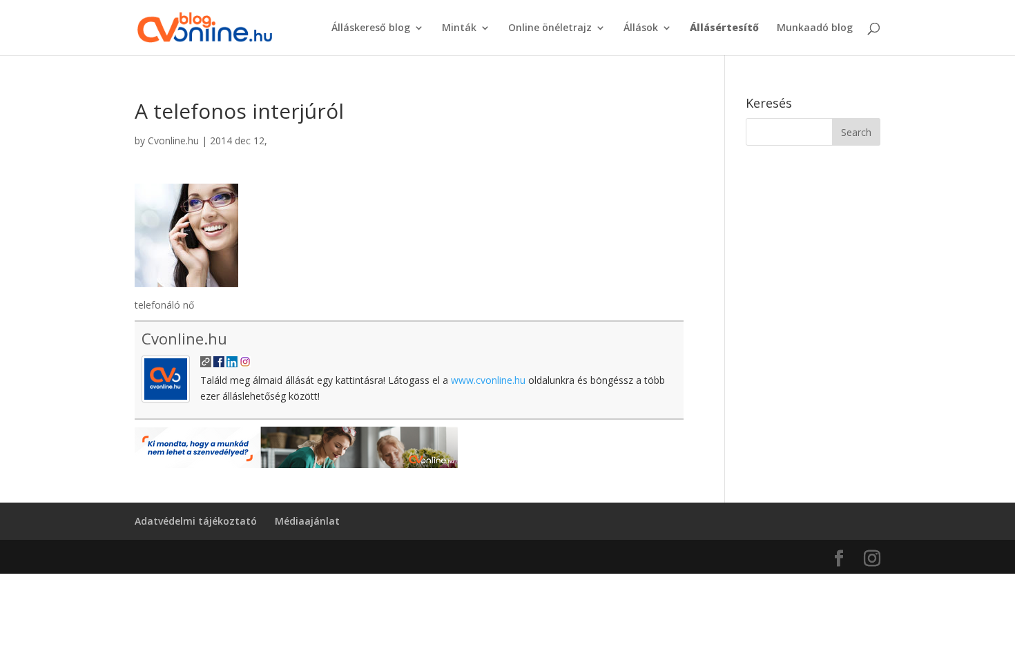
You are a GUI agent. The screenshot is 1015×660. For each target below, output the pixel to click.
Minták (459, 28)
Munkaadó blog (815, 28)
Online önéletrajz (550, 28)
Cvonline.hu (173, 140)
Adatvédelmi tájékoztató (196, 520)
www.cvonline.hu (488, 380)
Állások (641, 28)
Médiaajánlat (307, 520)
